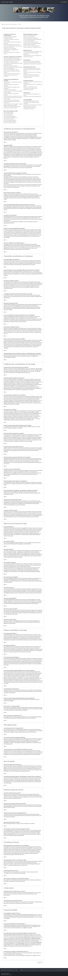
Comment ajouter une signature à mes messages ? (12, 88)
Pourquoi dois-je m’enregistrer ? (10, 36)
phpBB (9, 309)
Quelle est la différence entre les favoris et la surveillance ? (32, 82)
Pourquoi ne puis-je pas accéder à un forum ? (13, 96)
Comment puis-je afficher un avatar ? (11, 69)
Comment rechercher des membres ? (31, 74)
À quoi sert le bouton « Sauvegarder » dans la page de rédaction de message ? (13, 104)
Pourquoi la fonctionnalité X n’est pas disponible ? (31, 103)
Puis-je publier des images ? (9, 116)
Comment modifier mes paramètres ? (12, 58)
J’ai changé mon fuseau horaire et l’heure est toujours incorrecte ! (13, 64)
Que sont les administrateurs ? (29, 35)
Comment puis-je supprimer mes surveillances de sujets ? (30, 89)
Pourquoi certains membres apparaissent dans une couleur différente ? (32, 44)
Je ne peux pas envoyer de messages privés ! (32, 51)
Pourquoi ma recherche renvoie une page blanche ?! (32, 73)
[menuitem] (11, 2)
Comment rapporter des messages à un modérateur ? (12, 102)
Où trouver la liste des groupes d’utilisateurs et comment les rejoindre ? (32, 40)
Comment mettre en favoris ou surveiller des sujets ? (32, 85)
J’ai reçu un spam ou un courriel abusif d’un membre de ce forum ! (32, 56)
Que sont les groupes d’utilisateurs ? (31, 38)
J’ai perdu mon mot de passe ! (10, 48)
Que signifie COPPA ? (8, 38)
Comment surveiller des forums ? (30, 86)
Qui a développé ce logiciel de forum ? (31, 101)
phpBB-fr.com (9, 974)
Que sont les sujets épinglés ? (10, 120)
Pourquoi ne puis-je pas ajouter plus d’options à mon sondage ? (13, 92)
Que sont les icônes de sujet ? (10, 122)
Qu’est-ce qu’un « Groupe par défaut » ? (31, 45)
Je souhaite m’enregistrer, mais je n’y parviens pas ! (11, 40)
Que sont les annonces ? (9, 118)
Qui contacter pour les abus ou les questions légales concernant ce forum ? (32, 105)
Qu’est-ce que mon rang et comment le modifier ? (12, 72)
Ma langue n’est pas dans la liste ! (10, 65)
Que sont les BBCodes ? (9, 112)
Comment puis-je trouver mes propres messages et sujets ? (31, 77)
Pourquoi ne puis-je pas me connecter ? (12, 44)
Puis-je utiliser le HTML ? (9, 113)
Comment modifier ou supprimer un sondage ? (11, 94)
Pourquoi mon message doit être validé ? (12, 106)
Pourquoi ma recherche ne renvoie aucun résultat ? (32, 70)
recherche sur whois (8, 937)
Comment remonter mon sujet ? (10, 107)
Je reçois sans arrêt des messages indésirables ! (30, 53)
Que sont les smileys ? (8, 114)
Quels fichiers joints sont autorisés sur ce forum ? (31, 94)
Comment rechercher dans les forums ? (31, 68)
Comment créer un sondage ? (10, 89)
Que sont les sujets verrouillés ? (10, 121)
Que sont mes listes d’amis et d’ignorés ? (31, 61)
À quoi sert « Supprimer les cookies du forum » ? (12, 53)
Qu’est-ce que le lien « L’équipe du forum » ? (32, 47)
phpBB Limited (37, 914)
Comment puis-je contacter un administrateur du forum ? (29, 108)
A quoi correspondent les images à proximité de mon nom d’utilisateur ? (13, 68)
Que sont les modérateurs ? (29, 36)
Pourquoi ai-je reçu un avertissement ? (12, 100)
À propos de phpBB (38, 917)
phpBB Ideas (29, 926)
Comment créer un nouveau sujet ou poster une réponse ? (13, 82)
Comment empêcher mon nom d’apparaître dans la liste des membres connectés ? (13, 60)
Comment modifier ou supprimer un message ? (11, 85)
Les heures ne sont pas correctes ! (11, 62)
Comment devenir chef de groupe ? (30, 42)
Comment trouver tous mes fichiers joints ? (32, 96)
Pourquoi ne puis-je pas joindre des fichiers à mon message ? (13, 98)
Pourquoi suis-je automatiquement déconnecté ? (11, 50)
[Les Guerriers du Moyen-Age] (34, 9)
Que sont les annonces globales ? (11, 117)
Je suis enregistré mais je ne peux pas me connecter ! (12, 42)
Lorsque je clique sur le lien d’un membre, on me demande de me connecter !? (12, 75)
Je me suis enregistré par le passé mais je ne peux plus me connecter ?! (13, 46)
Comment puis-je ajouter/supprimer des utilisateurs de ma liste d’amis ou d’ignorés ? (32, 63)
